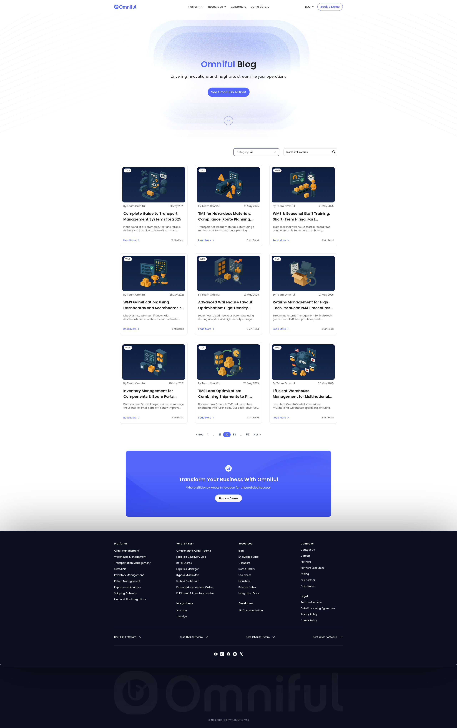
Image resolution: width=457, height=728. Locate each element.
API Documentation (250, 610)
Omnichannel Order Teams (193, 551)
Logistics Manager (187, 569)
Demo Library (246, 569)
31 (220, 434)
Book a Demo (330, 7)
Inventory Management (129, 575)
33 (234, 434)
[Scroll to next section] (228, 118)
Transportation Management (132, 563)
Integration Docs (248, 593)
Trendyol (181, 616)
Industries (244, 581)
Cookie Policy (309, 620)
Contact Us (308, 549)
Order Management (126, 551)
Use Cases (244, 575)
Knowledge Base (248, 557)
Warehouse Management (130, 557)
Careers (305, 556)
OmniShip (120, 569)
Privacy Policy (309, 614)
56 (247, 434)
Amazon (181, 610)
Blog (241, 551)
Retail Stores (184, 563)
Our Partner (308, 580)
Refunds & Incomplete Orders (195, 587)
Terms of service (311, 602)
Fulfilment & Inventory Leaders (195, 593)
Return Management (127, 581)
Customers (308, 586)
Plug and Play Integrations (130, 599)
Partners (306, 562)
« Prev (199, 434)
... (213, 434)
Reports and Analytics (127, 587)
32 (226, 434)
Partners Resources (313, 568)
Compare (244, 563)
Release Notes (247, 587)
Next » (257, 434)
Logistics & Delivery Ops (191, 557)
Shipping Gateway (125, 593)
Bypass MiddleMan (187, 575)
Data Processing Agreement (318, 608)
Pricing (305, 574)
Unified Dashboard (187, 581)
